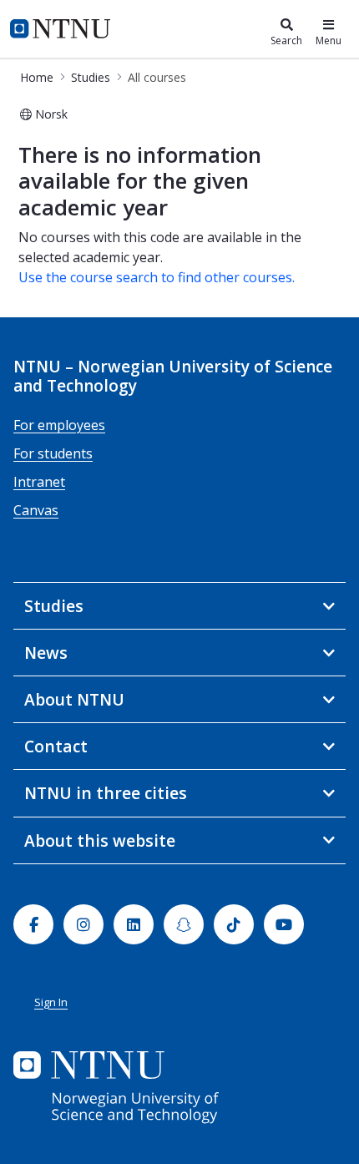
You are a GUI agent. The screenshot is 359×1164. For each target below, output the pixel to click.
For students (53, 453)
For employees (59, 425)
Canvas (35, 510)
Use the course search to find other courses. (156, 277)
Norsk (51, 114)
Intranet (39, 482)
